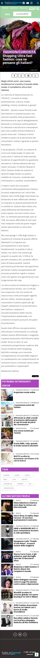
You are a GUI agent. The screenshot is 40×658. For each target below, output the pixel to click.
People (7, 14)
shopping (6, 475)
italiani (17, 475)
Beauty (23, 7)
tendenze (20, 484)
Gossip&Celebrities (22, 14)
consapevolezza (8, 488)
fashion (27, 475)
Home (5, 7)
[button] (15, 634)
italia (14, 479)
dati (30, 484)
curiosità (24, 479)
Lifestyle (34, 7)
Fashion (14, 7)
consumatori (7, 484)
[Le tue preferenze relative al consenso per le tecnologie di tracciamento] (36, 654)
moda (5, 479)
